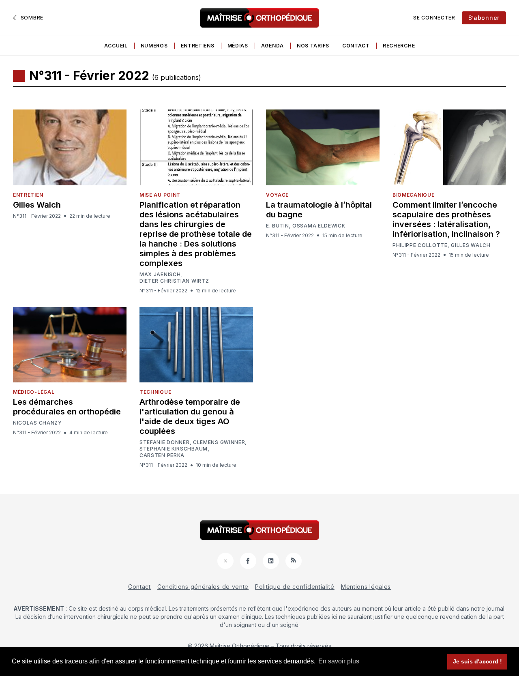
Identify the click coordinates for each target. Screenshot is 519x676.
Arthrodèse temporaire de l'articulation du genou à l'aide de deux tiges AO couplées (189, 416)
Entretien (28, 195)
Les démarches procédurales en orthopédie (67, 406)
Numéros (154, 46)
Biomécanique (413, 195)
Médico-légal (33, 392)
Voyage (277, 195)
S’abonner (484, 17)
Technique (155, 392)
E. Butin (277, 226)
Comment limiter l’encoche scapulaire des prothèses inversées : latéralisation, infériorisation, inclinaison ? (446, 219)
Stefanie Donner (164, 442)
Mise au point (159, 195)
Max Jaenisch (159, 274)
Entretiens (197, 46)
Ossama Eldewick (318, 226)
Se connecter (434, 18)
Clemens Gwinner (219, 442)
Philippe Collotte (420, 245)
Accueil (116, 46)
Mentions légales (366, 586)
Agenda (272, 46)
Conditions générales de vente (203, 586)
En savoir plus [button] (338, 661)
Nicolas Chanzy (37, 423)
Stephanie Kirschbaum (173, 449)
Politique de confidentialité (295, 586)
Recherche (399, 46)
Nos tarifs (313, 46)
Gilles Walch (37, 205)
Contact (356, 46)
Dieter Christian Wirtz (174, 281)
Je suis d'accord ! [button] (477, 661)
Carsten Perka (161, 455)
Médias (237, 46)
